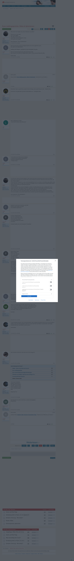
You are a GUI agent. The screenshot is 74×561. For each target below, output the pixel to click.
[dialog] (37, 280)
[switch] (50, 282)
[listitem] (37, 279)
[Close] (56, 261)
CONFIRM (29, 296)
